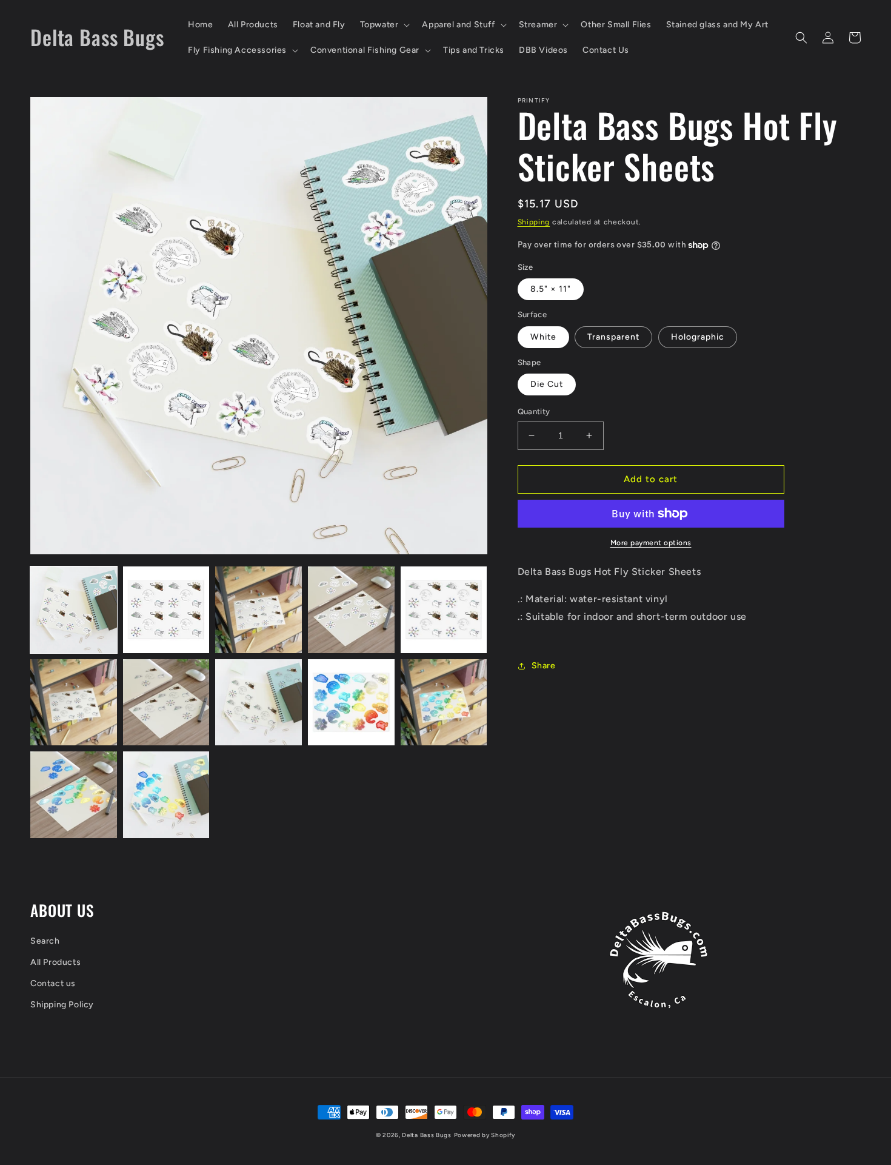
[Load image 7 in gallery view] (166, 702)
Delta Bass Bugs (427, 1135)
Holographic (697, 337)
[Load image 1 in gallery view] (73, 609)
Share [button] (544, 665)
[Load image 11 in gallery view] (73, 794)
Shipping (534, 222)
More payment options (651, 543)
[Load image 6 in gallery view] (73, 702)
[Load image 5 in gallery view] (444, 609)
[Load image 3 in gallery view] (258, 609)
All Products (55, 962)
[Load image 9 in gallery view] (351, 702)
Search (45, 941)
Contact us (53, 983)
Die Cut (546, 384)
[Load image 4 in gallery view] (351, 609)
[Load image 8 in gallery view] (258, 702)
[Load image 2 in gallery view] (166, 609)
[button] (384, 25)
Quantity (534, 411)
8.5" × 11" (550, 289)
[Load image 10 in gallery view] (444, 702)
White (543, 337)
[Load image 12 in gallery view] (166, 794)
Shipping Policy (62, 1004)
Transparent (613, 337)
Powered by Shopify (485, 1135)
